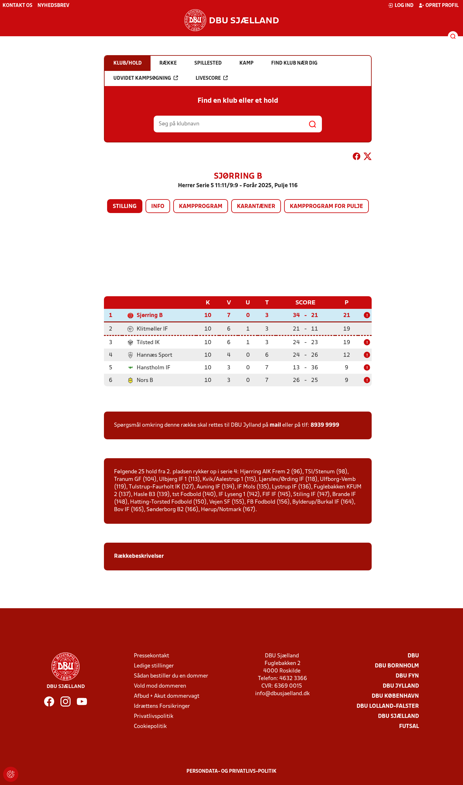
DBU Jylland (401, 686)
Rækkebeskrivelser (139, 556)
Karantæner (256, 206)
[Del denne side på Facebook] (356, 158)
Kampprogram (200, 206)
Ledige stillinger (154, 666)
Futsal (409, 726)
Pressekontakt (151, 656)
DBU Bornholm (397, 666)
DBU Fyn (407, 676)
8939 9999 (325, 425)
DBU (413, 656)
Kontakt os (17, 5)
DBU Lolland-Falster (388, 706)
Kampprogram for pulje (326, 206)
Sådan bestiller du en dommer (171, 676)
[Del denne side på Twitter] (367, 158)
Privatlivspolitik (153, 716)
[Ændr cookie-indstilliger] (10, 774)
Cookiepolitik (150, 726)
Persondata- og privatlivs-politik (231, 771)
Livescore (208, 78)
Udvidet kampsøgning (142, 78)
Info (157, 206)
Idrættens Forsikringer (162, 706)
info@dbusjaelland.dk (282, 693)
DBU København (395, 696)
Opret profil (442, 5)
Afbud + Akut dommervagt (166, 696)
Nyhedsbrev (53, 5)
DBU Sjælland (398, 716)
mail (275, 425)
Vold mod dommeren (160, 686)
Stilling (125, 206)
